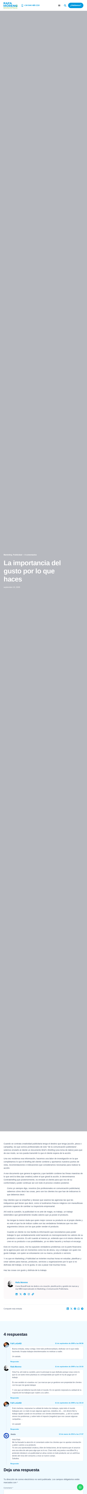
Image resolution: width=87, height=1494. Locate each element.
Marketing (8, 555)
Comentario (8, 1488)
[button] (65, 5)
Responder (14, 1361)
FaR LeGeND (16, 1343)
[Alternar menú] (59, 5)
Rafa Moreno (21, 1282)
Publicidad (17, 555)
